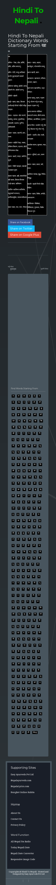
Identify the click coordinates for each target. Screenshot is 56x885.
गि (34, 433)
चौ (24, 464)
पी (39, 595)
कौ (41, 414)
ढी (13, 533)
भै (38, 639)
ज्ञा (35, 483)
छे (29, 470)
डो (18, 527)
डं (13, 520)
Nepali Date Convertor (22, 853)
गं (23, 433)
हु (29, 726)
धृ (23, 576)
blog (35, 732)
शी (25, 701)
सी (35, 713)
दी (39, 558)
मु (23, 651)
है (17, 732)
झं (13, 489)
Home (15, 804)
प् (18, 608)
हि (18, 726)
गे (27, 439)
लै (23, 682)
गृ (22, 439)
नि (29, 583)
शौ (24, 707)
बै (27, 626)
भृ (28, 639)
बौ (38, 626)
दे (27, 564)
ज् (29, 483)
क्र (14, 421)
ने (23, 589)
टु (18, 502)
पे (27, 601)
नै (28, 589)
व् (23, 695)
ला (24, 676)
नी (34, 583)
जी (30, 477)
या (39, 657)
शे (40, 701)
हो (23, 732)
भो (13, 645)
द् (18, 570)
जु (35, 477)
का (24, 408)
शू (35, 701)
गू (17, 439)
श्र (35, 707)
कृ (18, 414)
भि (39, 632)
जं (13, 477)
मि (13, 651)
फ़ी (13, 614)
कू (13, 414)
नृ (18, 589)
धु (13, 576)
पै (32, 601)
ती (29, 539)
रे (23, 670)
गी (39, 433)
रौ (38, 670)
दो (38, 564)
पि (33, 595)
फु (19, 614)
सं (18, 713)
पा (28, 595)
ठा (29, 508)
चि (19, 458)
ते (18, 545)
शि (19, 701)
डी (29, 520)
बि (34, 620)
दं (23, 558)
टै (33, 502)
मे (38, 651)
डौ (24, 527)
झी (30, 489)
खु (19, 427)
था (18, 551)
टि (40, 495)
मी (18, 651)
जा (18, 477)
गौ (13, 446)
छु (18, 470)
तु (34, 539)
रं (28, 664)
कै (29, 414)
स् (35, 720)
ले (18, 682)
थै (40, 551)
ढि (39, 527)
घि (29, 446)
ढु (18, 533)
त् (39, 545)
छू (24, 470)
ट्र (13, 508)
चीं (24, 458)
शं (39, 695)
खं (29, 421)
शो (18, 707)
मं (34, 645)
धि (34, 570)
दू (17, 564)
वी (29, 689)
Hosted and (43, 872)
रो (33, 670)
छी (13, 470)
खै (35, 427)
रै (28, 670)
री (13, 670)
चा (13, 458)
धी (39, 570)
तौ (34, 545)
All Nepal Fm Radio (21, 841)
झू (40, 489)
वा (18, 689)
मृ (33, 651)
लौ (35, 682)
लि (29, 676)
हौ (28, 732)
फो (41, 614)
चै (13, 464)
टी (13, 502)
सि (29, 713)
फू (24, 614)
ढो (33, 533)
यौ (19, 664)
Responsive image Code (23, 859)
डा (18, 520)
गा (29, 433)
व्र (28, 695)
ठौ (33, 514)
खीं (13, 427)
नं (18, 583)
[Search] (9, 882)
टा (34, 495)
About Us (15, 813)
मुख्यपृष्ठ (13, 269)
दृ (22, 564)
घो (28, 452)
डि (24, 520)
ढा (34, 527)
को (35, 414)
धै (28, 576)
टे (28, 502)
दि (34, 558)
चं (38, 452)
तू (39, 539)
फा (35, 608)
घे (23, 452)
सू (13, 720)
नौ (39, 589)
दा (28, 558)
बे (22, 626)
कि (30, 408)
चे (39, 458)
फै (35, 614)
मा (40, 645)
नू (13, 589)
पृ (22, 601)
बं (23, 620)
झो (18, 495)
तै (23, 545)
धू (18, 576)
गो (38, 439)
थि (24, 551)
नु (39, 583)
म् (28, 657)
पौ (13, 608)
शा (13, 701)
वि (23, 689)
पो (38, 601)
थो (13, 558)
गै (32, 439)
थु (29, 551)
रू (18, 670)
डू (39, 520)
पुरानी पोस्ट (44, 269)
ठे (22, 514)
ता (18, 539)
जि (24, 477)
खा (9, 51)
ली (35, 676)
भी (13, 639)
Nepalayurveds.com (21, 780)
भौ (19, 645)
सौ (29, 720)
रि (39, 664)
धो (33, 576)
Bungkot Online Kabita (22, 792)
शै (13, 707)
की (36, 408)
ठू (17, 514)
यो (13, 664)
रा (33, 664)
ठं (23, 508)
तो (28, 545)
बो (33, 626)
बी (39, 620)
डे (13, 527)
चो (18, 464)
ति (24, 539)
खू (24, 427)
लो (29, 682)
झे (13, 495)
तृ (13, 545)
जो (24, 483)
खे (29, 427)
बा (29, 620)
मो (18, 657)
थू (35, 551)
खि (41, 421)
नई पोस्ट (11, 267)
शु (30, 701)
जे (13, 483)
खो (41, 427)
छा (35, 464)
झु (35, 489)
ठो (28, 514)
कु (41, 408)
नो (33, 589)
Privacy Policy (18, 825)
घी (35, 446)
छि (40, 464)
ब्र (18, 632)
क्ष (19, 421)
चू (34, 458)
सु (40, 713)
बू (17, 626)
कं (18, 408)
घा (23, 446)
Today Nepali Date (20, 847)
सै (18, 720)
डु (34, 520)
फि (41, 608)
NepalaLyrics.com (20, 786)
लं (18, 676)
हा (13, 726)
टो (39, 502)
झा (18, 489)
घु (40, 446)
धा (28, 570)
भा (34, 632)
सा (24, 713)
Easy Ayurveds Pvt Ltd (22, 774)
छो (35, 470)
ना (23, 583)
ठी (39, 508)
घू (13, 452)
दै (32, 564)
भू (23, 639)
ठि (34, 508)
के (24, 414)
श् (29, 707)
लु (40, 676)
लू (13, 682)
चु (29, 458)
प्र (23, 608)
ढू (23, 533)
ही (24, 726)
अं (18, 396)
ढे (28, 533)
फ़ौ (13, 620)
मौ (23, 657)
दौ (13, 570)
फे (29, 614)
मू (28, 651)
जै (18, 483)
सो (24, 720)
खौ (13, 433)
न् (13, 595)
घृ (18, 452)
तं (13, 539)
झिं (24, 489)
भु (18, 639)
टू (23, 502)
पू (17, 601)
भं (28, 632)
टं (29, 495)
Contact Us (16, 819)
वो (18, 695)
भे (33, 639)
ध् (38, 576)
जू (40, 477)
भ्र (24, 645)
